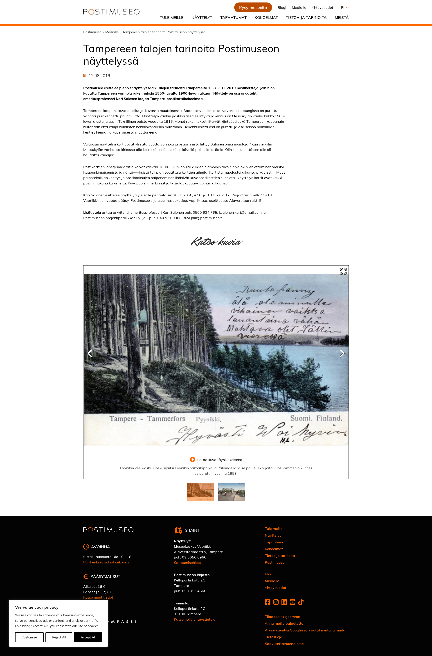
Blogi (282, 7)
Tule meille (171, 17)
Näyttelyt (201, 17)
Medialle (299, 7)
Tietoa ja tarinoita (306, 17)
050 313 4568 (194, 590)
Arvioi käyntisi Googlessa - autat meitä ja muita (305, 630)
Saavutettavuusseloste (284, 643)
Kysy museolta (253, 7)
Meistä (342, 17)
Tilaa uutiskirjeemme (282, 616)
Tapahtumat (233, 17)
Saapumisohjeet (187, 562)
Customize (29, 637)
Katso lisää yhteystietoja (195, 619)
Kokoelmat (266, 17)
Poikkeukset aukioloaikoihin (106, 562)
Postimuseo (274, 562)
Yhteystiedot (322, 7)
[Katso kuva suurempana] (343, 271)
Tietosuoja (273, 636)
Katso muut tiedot (98, 597)
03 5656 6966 (194, 557)
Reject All (59, 637)
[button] (344, 7)
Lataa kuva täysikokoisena (219, 459)
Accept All (88, 637)
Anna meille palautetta (284, 623)
